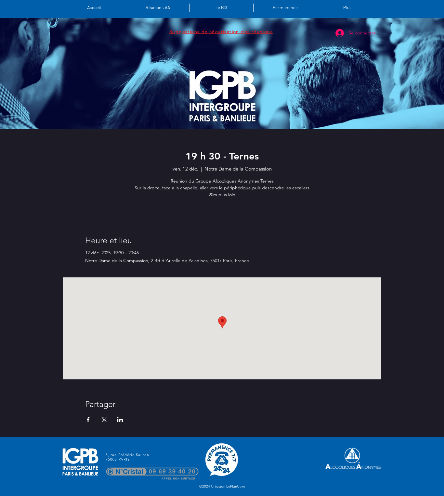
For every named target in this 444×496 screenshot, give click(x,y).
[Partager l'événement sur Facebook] (88, 419)
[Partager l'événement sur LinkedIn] (120, 419)
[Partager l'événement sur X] (104, 419)
